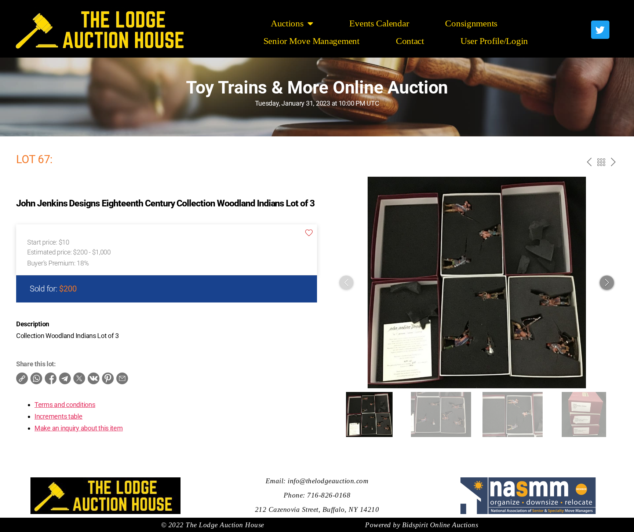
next (612, 163)
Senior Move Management (311, 41)
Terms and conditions (64, 404)
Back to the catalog (600, 163)
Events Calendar (379, 23)
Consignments (471, 23)
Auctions (287, 23)
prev (587, 163)
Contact (410, 41)
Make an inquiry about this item (78, 428)
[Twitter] (600, 30)
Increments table (58, 416)
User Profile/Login (494, 41)
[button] (607, 282)
